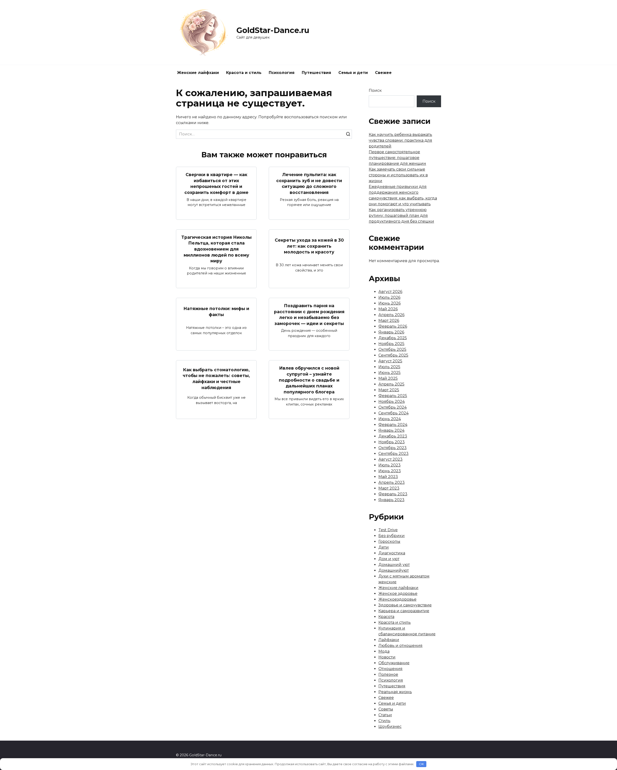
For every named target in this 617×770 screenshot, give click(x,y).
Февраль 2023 (392, 494)
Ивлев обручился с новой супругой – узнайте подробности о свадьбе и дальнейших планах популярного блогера (309, 379)
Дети (383, 547)
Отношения (390, 668)
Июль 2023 (389, 465)
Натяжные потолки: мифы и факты (216, 311)
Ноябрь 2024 (391, 401)
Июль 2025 (389, 367)
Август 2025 (390, 361)
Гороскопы (389, 541)
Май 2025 (388, 378)
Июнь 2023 (389, 471)
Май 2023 (388, 476)
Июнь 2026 (389, 303)
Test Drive (388, 530)
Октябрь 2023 (392, 447)
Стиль (384, 720)
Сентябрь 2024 (393, 413)
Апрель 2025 (391, 384)
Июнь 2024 (389, 419)
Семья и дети (353, 72)
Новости (387, 657)
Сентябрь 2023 (393, 453)
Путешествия (316, 72)
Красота (386, 616)
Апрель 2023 (391, 482)
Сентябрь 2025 (393, 355)
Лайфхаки (388, 639)
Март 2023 (388, 488)
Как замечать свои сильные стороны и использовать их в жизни (398, 175)
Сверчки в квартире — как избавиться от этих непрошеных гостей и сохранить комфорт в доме (216, 183)
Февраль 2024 (392, 424)
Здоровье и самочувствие (405, 605)
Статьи (385, 715)
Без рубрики (391, 535)
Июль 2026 (389, 297)
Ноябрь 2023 (391, 442)
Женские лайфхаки (198, 72)
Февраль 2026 (392, 326)
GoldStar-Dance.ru (272, 30)
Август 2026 (390, 291)
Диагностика (391, 553)
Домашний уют (394, 564)
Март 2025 (388, 390)
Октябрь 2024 (392, 407)
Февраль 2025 (392, 395)
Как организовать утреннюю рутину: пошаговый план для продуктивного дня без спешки (401, 215)
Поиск (375, 90)
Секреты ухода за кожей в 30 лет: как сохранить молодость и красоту (309, 246)
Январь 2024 (391, 430)
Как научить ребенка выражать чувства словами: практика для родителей (400, 140)
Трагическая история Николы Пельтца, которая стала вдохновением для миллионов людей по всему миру (216, 249)
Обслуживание (393, 663)
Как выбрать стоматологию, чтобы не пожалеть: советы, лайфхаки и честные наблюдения (216, 378)
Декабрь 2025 (392, 338)
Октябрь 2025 (392, 349)
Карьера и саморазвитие (403, 611)
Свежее (383, 72)
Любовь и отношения (400, 645)
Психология (282, 72)
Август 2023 (390, 459)
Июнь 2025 (389, 372)
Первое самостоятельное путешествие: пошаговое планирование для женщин (397, 158)
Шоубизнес (390, 726)
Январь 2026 (391, 332)
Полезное (388, 674)
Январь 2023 (391, 500)
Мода (383, 651)
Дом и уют (388, 559)
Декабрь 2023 (392, 436)
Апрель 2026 (391, 314)
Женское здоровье (397, 593)
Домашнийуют (393, 570)
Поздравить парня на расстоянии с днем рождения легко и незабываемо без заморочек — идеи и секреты (309, 314)
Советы (385, 709)
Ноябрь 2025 (391, 343)
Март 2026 (388, 320)
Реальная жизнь (395, 692)
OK (421, 764)
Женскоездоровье (397, 599)
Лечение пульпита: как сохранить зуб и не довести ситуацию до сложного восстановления (309, 183)
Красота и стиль (244, 72)
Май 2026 (388, 309)
